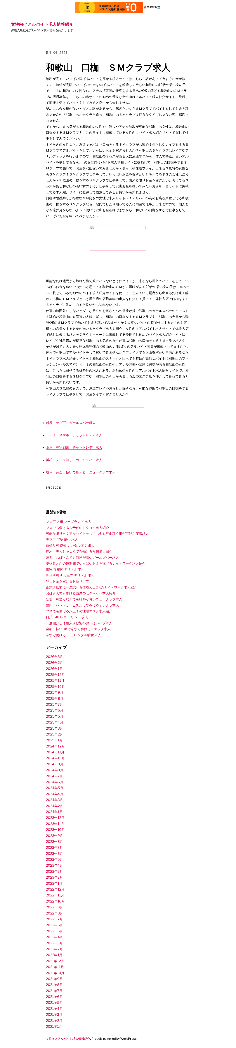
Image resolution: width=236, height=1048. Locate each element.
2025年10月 (55, 687)
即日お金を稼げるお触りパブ (67, 581)
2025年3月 (54, 728)
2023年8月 (54, 842)
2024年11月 (55, 752)
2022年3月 (54, 943)
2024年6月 (54, 782)
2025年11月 (55, 680)
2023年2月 (54, 877)
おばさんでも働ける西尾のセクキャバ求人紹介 (81, 593)
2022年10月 (55, 901)
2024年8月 (54, 770)
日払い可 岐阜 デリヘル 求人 (67, 617)
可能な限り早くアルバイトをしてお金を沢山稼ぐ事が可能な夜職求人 (97, 534)
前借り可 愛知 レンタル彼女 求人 (70, 545)
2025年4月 (54, 722)
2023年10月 (55, 830)
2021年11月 (55, 967)
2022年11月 (55, 895)
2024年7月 (54, 776)
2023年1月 (54, 883)
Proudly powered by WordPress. (114, 1038)
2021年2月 (54, 1021)
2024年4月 (54, 794)
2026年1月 (54, 669)
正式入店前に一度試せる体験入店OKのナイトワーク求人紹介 (91, 587)
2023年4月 (54, 865)
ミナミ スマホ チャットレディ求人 (74, 435)
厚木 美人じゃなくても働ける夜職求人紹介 (79, 551)
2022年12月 (55, 889)
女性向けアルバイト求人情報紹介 (42, 24)
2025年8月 (54, 699)
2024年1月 (54, 812)
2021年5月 (54, 1003)
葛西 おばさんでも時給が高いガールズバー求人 (82, 557)
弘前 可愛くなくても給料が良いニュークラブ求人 (84, 599)
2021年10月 (55, 973)
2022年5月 (54, 931)
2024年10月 (55, 758)
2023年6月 (54, 854)
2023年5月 (54, 859)
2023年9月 (54, 836)
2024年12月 (55, 746)
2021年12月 (55, 961)
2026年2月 (54, 663)
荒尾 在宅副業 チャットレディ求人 (74, 447)
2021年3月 (54, 1015)
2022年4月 (54, 937)
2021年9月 (54, 979)
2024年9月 (54, 764)
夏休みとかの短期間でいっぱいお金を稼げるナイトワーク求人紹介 (95, 563)
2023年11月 (55, 824)
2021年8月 (54, 985)
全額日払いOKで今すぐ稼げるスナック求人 (78, 629)
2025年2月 (54, 734)
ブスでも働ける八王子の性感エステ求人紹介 (79, 611)
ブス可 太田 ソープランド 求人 (68, 522)
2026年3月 (54, 657)
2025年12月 (55, 675)
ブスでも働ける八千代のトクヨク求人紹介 (77, 528)
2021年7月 (54, 991)
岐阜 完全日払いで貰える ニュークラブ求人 (81, 472)
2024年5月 (54, 788)
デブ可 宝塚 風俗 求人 (62, 539)
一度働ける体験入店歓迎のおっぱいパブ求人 (79, 623)
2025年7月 (54, 704)
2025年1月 (54, 740)
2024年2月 (54, 806)
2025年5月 (54, 716)
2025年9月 (54, 692)
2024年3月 (54, 800)
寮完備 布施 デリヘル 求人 (65, 569)
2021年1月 (54, 1026)
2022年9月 (54, 907)
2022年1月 (54, 955)
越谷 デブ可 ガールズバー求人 (71, 423)
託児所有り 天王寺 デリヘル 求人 (70, 575)
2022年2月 (54, 949)
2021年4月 (54, 1009)
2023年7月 (54, 847)
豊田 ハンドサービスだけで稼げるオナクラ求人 (82, 605)
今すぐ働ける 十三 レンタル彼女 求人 (73, 635)
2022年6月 (54, 925)
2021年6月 (54, 997)
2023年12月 (55, 818)
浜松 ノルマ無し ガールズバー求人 (74, 460)
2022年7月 (54, 919)
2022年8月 (54, 913)
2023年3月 (54, 871)
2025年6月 (54, 710)
